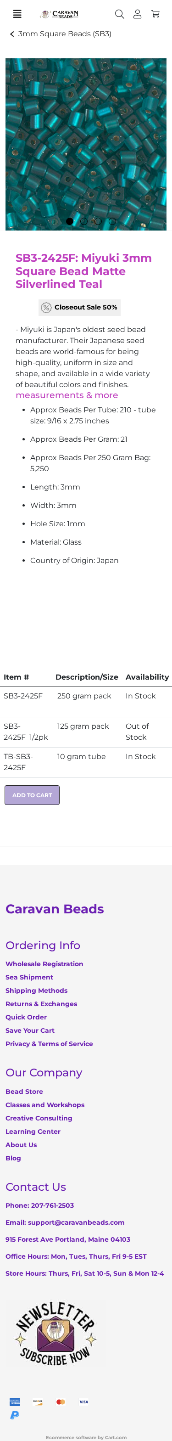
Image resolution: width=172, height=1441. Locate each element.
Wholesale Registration (44, 964)
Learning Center (33, 1131)
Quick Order (26, 1017)
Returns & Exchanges (41, 1004)
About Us (21, 1145)
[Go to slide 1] (69, 221)
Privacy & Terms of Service (49, 1044)
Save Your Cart (30, 1030)
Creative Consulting (39, 1118)
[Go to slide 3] (98, 221)
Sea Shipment (29, 977)
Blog (13, 1158)
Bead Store (24, 1091)
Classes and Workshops (45, 1105)
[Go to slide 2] (84, 221)
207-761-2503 (52, 1205)
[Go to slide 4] (112, 221)
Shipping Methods (36, 990)
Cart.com (116, 1438)
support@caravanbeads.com (76, 1222)
